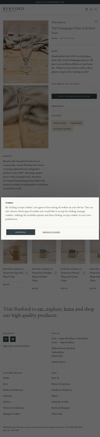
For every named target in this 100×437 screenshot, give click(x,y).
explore (53, 309)
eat (40, 309)
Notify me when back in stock (74, 96)
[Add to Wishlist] (96, 21)
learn (69, 309)
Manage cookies (51, 232)
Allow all (20, 232)
